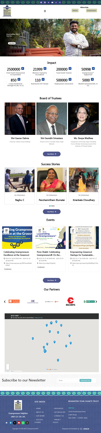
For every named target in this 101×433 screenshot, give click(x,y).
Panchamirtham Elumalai (20, 199)
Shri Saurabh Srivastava (20, 138)
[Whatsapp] (56, 2)
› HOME (38, 408)
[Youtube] (52, 2)
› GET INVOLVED (59, 412)
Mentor (75, 10)
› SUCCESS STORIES (39, 420)
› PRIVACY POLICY (57, 420)
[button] (45, 11)
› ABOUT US (39, 412)
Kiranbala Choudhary (52, 199)
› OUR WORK (39, 416)
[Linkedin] (44, 2)
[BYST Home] (7, 11)
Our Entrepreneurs (19, 195)
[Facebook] (41, 2)
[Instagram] (59, 2)
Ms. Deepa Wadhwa (51, 138)
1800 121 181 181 (18, 416)
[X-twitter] (48, 2)
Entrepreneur (91, 10)
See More (50, 154)
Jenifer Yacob (84, 199)
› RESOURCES (58, 408)
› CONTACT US (58, 416)
